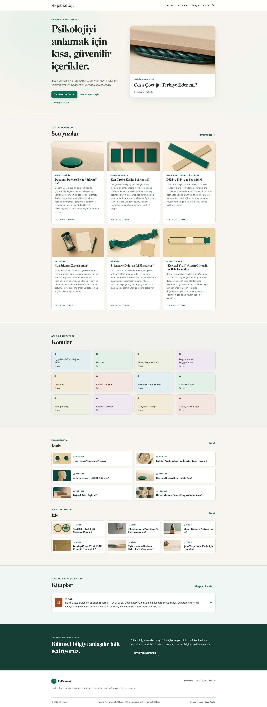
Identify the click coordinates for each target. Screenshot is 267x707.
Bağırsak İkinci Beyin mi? (85, 495)
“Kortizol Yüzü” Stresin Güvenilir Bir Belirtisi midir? (187, 267)
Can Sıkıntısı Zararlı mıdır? (72, 265)
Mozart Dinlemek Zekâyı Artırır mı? (199, 530)
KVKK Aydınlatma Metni (134, 702)
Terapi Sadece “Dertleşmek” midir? (89, 461)
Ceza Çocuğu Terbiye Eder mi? (165, 84)
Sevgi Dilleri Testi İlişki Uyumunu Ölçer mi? (84, 530)
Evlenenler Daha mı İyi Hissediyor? (132, 265)
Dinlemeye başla (89, 94)
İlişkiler (115, 261)
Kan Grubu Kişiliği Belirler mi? (130, 179)
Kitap (206, 5)
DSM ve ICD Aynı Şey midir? (184, 179)
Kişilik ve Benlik (119, 175)
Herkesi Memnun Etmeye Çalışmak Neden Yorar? (179, 495)
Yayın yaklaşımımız (145, 652)
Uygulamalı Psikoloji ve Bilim (182, 175)
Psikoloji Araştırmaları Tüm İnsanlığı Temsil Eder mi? (181, 461)
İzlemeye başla (60, 102)
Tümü (212, 443)
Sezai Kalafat (210, 702)
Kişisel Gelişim (63, 175)
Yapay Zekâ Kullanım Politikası (110, 702)
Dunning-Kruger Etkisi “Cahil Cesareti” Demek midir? (87, 547)
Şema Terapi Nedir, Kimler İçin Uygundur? (198, 547)
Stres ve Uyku (174, 261)
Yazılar (170, 5)
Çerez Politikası (153, 702)
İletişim (195, 5)
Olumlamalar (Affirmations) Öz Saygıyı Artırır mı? (143, 530)
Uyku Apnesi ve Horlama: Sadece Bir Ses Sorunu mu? (141, 547)
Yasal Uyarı (201, 681)
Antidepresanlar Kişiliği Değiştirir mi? (91, 478)
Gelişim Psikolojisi (144, 79)
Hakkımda (183, 5)
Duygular (60, 261)
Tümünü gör (205, 134)
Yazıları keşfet (62, 94)
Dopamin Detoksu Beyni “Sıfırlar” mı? (76, 181)
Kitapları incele (203, 586)
